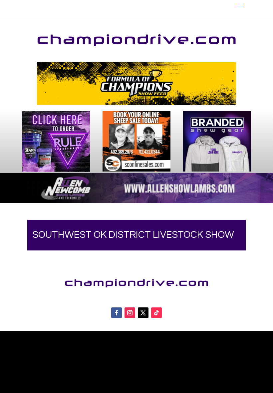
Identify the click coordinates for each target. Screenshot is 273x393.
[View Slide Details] (136, 83)
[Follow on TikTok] (156, 312)
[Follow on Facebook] (116, 312)
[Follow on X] (143, 312)
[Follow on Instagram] (130, 312)
